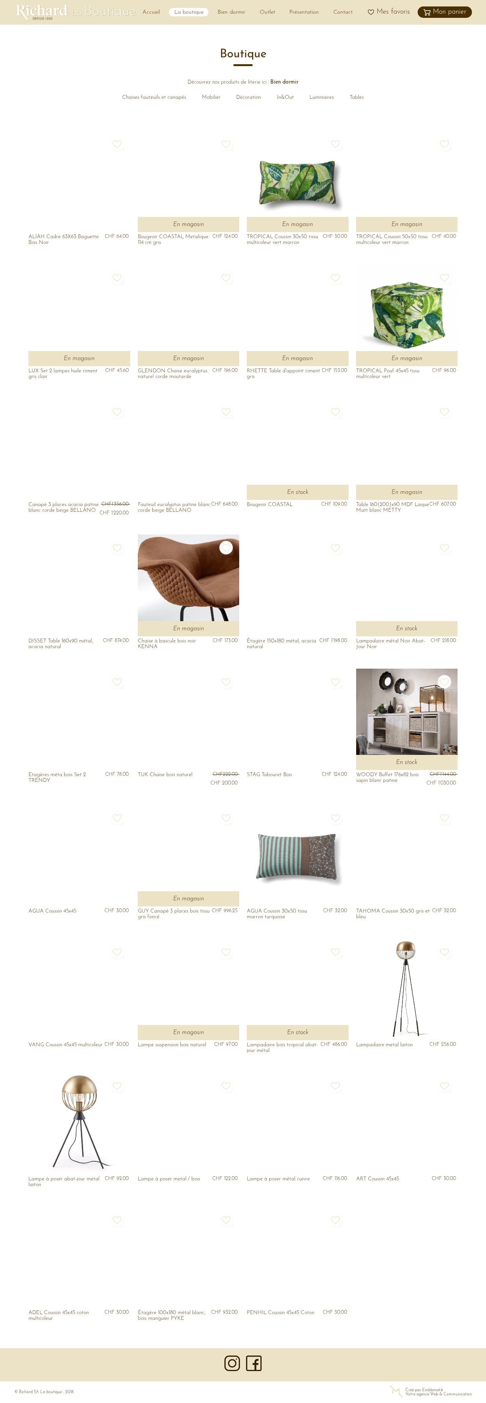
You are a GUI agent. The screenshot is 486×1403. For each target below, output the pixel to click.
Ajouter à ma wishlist (117, 144)
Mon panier (449, 12)
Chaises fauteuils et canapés (154, 97)
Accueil (151, 12)
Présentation (304, 12)
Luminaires (321, 97)
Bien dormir (231, 12)
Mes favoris (393, 12)
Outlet (267, 12)
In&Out (285, 97)
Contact (343, 12)
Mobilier (211, 97)
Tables (357, 97)
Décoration (248, 97)
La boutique (189, 12)
